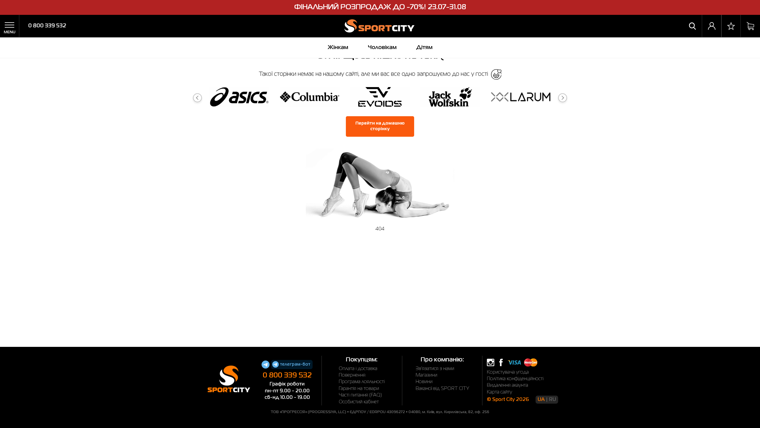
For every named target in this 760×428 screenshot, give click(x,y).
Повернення (352, 375)
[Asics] (239, 98)
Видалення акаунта (507, 385)
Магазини (426, 375)
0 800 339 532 (47, 25)
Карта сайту (499, 392)
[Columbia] (310, 98)
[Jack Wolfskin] (450, 98)
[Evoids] (380, 98)
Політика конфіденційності (515, 379)
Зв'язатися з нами (435, 369)
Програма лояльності (362, 382)
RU (552, 400)
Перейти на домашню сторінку (380, 126)
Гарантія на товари (359, 389)
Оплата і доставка (358, 369)
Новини (424, 382)
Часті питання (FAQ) (360, 395)
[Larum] (521, 98)
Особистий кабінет (359, 402)
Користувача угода (508, 372)
